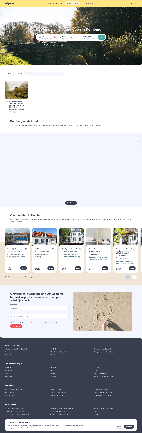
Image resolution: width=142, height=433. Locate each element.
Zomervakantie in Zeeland (103, 392)
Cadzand (97, 367)
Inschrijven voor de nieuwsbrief (104, 408)
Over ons (97, 411)
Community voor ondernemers (60, 414)
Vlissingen (53, 376)
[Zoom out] (138, 142)
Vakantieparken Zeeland (58, 355)
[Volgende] (134, 277)
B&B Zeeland (54, 349)
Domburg (8, 376)
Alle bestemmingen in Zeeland (104, 376)
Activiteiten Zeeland (12, 392)
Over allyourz (10, 404)
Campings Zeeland (11, 352)
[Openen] (138, 136)
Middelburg (9, 370)
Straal (9, 74)
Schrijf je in (16, 326)
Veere (51, 370)
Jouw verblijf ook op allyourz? (15, 411)
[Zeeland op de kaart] (135, 3)
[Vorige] (127, 277)
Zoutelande (53, 367)
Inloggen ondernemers (57, 411)
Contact (97, 414)
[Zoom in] (138, 140)
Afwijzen (118, 426)
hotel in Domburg (84, 219)
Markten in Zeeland (56, 395)
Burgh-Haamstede (100, 373)
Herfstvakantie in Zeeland (102, 395)
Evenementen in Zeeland (58, 392)
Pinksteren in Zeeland (101, 389)
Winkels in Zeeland (11, 395)
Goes (95, 370)
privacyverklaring (51, 322)
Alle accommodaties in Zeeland (16, 349)
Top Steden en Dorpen (13, 364)
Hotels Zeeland (10, 355)
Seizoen (19, 74)
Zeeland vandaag (56, 389)
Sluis (6, 373)
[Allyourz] (9, 3)
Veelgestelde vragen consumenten (17, 414)
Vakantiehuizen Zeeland (58, 352)
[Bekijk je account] (131, 3)
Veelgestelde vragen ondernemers (61, 408)
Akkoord (129, 426)
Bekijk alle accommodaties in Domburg (18, 277)
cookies (13, 426)
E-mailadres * (14, 313)
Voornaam (13, 305)
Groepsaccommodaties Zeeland (105, 352)
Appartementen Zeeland (102, 349)
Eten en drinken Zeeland (13, 389)
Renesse (52, 373)
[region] (71, 170)
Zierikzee (8, 367)
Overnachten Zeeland (13, 345)
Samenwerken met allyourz (14, 408)
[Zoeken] (127, 3)
